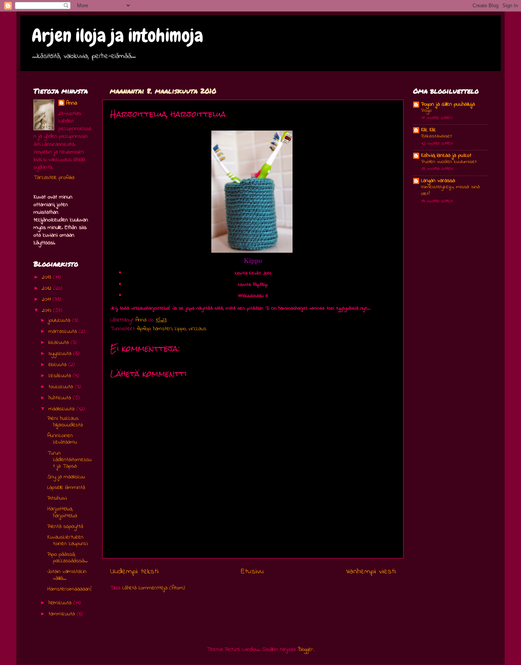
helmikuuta (60, 603)
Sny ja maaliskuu (66, 477)
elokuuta (58, 365)
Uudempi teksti (134, 571)
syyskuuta (60, 354)
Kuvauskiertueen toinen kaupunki (67, 540)
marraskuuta (63, 332)
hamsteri (162, 329)
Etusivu (252, 571)
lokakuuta (59, 343)
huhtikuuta (60, 398)
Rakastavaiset (436, 136)
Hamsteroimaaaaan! (69, 589)
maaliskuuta (62, 409)
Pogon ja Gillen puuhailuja (448, 104)
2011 (47, 299)
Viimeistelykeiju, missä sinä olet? (450, 190)
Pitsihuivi (57, 498)
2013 (47, 277)
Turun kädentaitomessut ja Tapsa (69, 460)
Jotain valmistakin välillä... (67, 575)
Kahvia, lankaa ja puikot (446, 156)
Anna (71, 103)
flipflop (144, 329)
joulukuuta (60, 320)
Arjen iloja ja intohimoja (117, 35)
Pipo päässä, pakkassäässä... (67, 557)
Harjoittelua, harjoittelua (62, 512)
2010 (47, 311)
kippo (180, 329)
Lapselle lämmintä (66, 488)
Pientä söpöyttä (65, 527)
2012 (47, 288)
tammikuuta (62, 614)
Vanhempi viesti (371, 571)
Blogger (305, 650)
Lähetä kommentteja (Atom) (153, 588)
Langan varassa (438, 181)
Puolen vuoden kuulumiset (449, 162)
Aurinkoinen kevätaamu (62, 439)
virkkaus (197, 329)
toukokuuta (61, 387)
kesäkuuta (60, 376)
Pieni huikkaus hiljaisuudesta (65, 422)
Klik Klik (428, 130)
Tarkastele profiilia (54, 178)
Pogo (426, 111)
